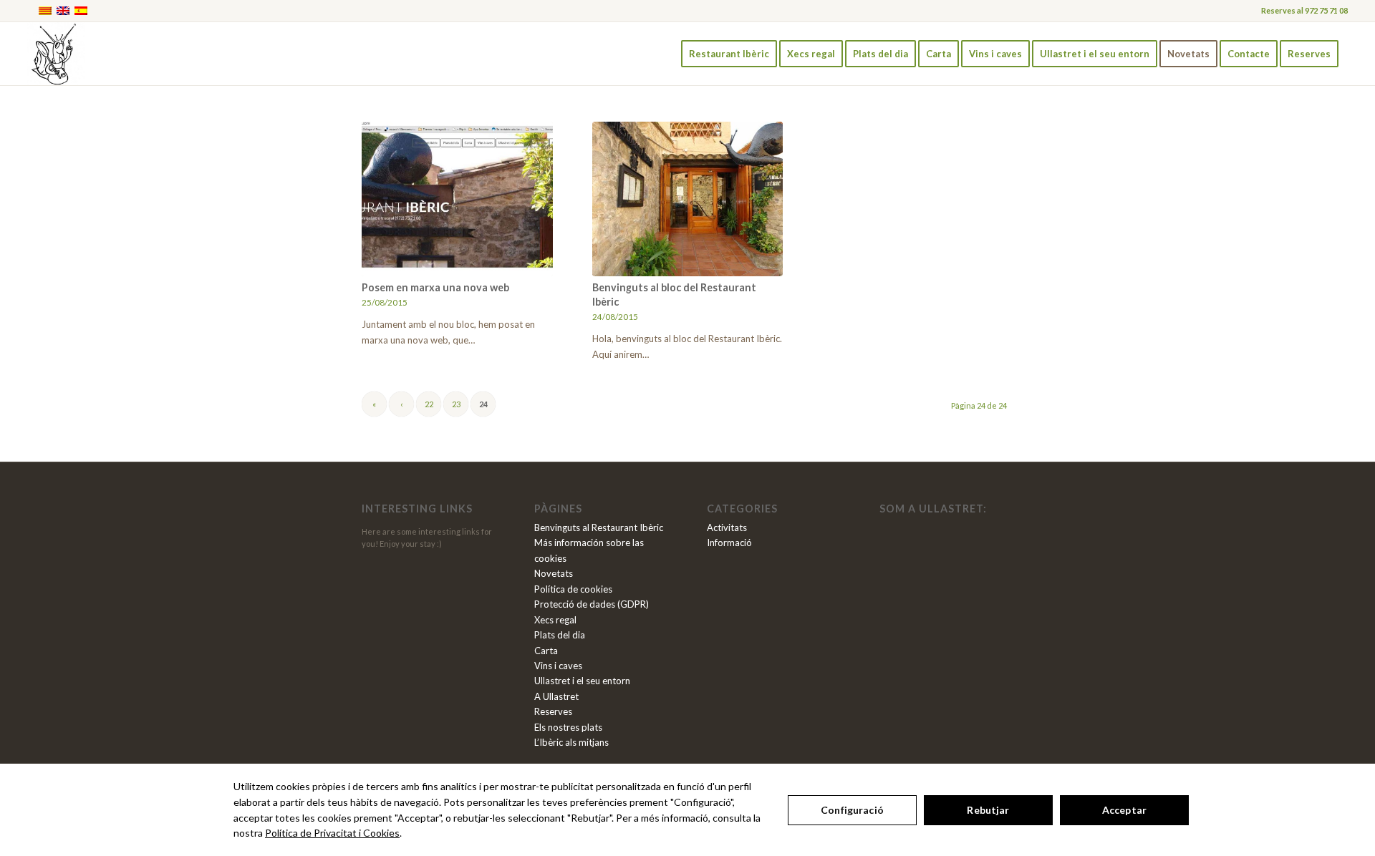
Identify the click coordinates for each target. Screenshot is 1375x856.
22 (429, 404)
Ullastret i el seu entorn (582, 680)
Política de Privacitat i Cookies (332, 833)
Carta (546, 650)
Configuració (852, 810)
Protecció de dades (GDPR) (591, 604)
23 (456, 404)
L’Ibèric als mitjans (571, 742)
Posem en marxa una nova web (435, 287)
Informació (729, 542)
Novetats (553, 573)
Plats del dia (559, 635)
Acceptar (1124, 810)
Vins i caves (558, 665)
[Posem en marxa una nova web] (457, 199)
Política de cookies (573, 589)
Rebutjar (988, 810)
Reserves (553, 711)
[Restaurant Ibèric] (56, 53)
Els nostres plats (568, 727)
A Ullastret (556, 696)
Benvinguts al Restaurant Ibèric (598, 527)
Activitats (727, 527)
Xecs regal (555, 620)
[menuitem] (729, 53)
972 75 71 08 (1326, 10)
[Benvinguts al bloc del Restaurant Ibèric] (687, 199)
